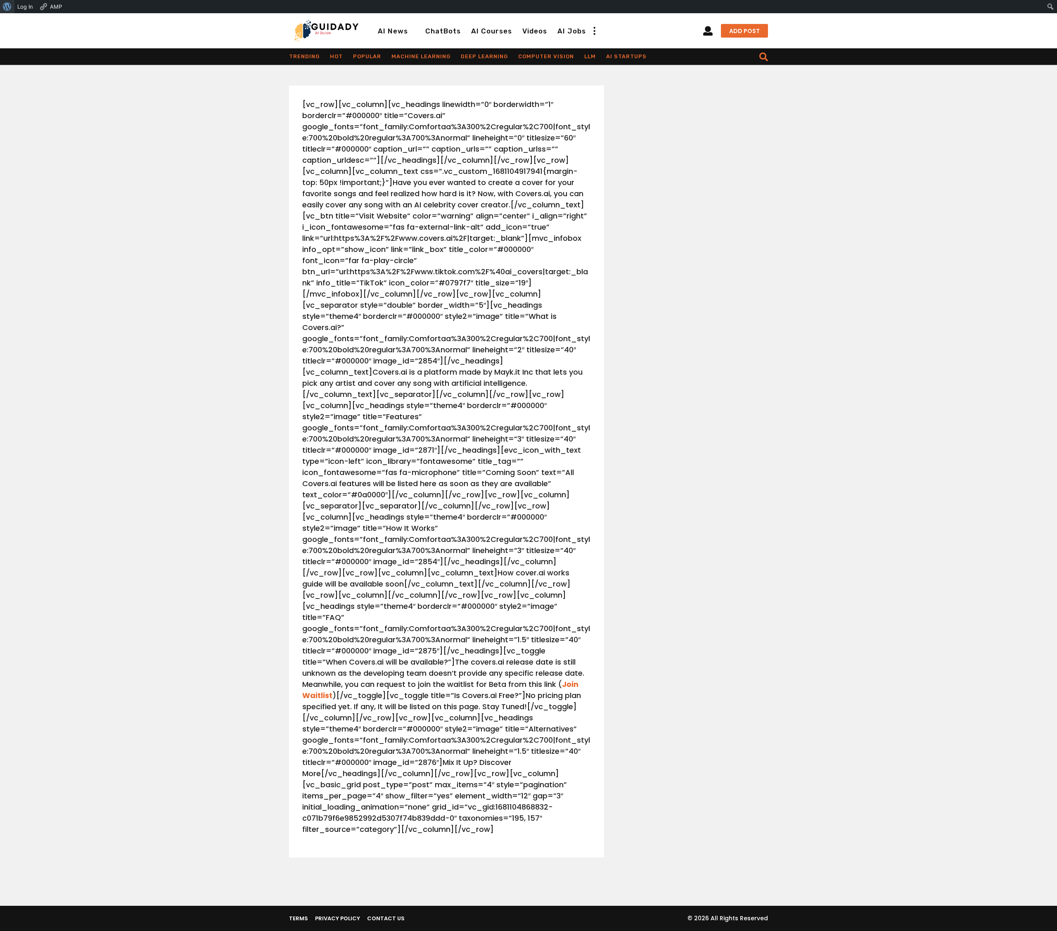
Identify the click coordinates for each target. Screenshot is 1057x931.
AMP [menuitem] (56, 6)
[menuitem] (7, 6)
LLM (590, 56)
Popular (367, 56)
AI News (393, 31)
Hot (336, 56)
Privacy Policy (337, 918)
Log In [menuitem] (25, 6)
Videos (534, 31)
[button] (594, 31)
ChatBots (443, 31)
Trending (304, 56)
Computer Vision (546, 56)
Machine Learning (420, 56)
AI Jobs (571, 31)
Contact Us (386, 918)
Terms (298, 918)
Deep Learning (484, 56)
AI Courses (491, 31)
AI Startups (626, 56)
